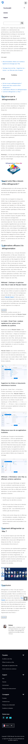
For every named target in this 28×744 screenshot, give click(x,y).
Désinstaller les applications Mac (10, 665)
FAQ (3, 678)
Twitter (7, 717)
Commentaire (5, 685)
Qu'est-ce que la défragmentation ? (12, 83)
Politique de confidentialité (8, 705)
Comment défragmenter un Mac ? (12, 91)
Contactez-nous (6, 701)
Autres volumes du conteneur (9, 669)
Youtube (10, 717)
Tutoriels (4, 682)
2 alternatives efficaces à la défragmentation (15, 89)
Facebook (3, 717)
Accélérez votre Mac (7, 659)
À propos (4, 698)
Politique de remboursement (9, 688)
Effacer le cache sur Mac (8, 662)
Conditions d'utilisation (7, 708)
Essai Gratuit (4, 617)
